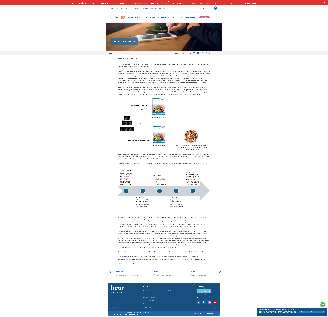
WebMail (168, 290)
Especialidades (151, 17)
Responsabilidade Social (157, 8)
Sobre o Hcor (190, 17)
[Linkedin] (190, 53)
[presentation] (110, 272)
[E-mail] (198, 53)
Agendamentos (134, 17)
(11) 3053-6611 (117, 8)
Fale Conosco (210, 313)
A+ (203, 53)
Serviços (177, 17)
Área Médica (128, 8)
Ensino (137, 8)
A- (207, 53)
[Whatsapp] (184, 53)
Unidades (165, 17)
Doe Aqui (204, 17)
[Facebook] (187, 53)
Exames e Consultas (149, 297)
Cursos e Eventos (148, 300)
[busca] (215, 8)
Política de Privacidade (199, 313)
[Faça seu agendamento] (323, 304)
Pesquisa (145, 8)
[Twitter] (194, 53)
